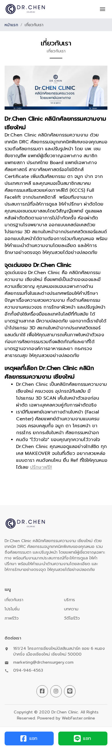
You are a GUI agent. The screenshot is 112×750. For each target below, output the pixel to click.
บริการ (69, 600)
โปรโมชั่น (12, 609)
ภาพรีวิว (12, 618)
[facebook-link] (42, 691)
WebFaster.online (78, 718)
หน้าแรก (11, 25)
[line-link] (70, 691)
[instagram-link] (56, 691)
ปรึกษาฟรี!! (41, 467)
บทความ (71, 609)
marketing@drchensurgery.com (43, 662)
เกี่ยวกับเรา (14, 600)
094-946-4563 (28, 670)
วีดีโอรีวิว (72, 618)
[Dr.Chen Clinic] (25, 9)
